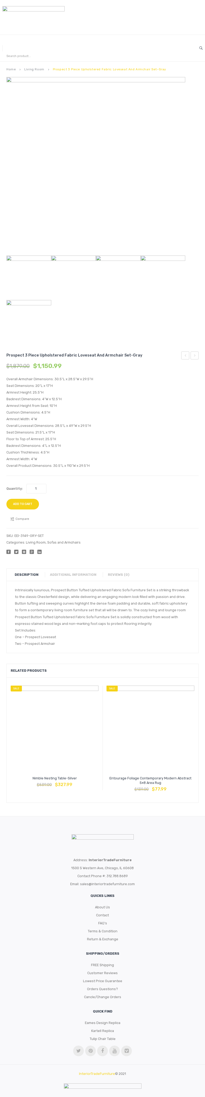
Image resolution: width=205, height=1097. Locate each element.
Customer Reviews (102, 973)
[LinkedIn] (39, 552)
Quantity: (14, 489)
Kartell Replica (102, 1031)
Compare (54, 782)
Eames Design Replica (102, 1023)
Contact (102, 915)
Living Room (34, 69)
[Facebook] (8, 552)
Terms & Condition (102, 931)
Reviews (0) (118, 575)
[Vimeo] (126, 1051)
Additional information (73, 575)
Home (11, 69)
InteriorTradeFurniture (97, 1074)
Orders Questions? (102, 989)
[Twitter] (16, 552)
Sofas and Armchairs (64, 542)
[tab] (29, 575)
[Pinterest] (24, 552)
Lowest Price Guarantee (102, 981)
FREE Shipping (102, 965)
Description (26, 575)
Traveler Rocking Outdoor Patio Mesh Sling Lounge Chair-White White (195, 356)
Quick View (67, 782)
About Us (102, 907)
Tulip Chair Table (103, 1039)
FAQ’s (102, 923)
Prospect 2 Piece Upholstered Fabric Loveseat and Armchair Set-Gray (185, 356)
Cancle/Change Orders (102, 997)
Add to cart (22, 504)
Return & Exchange (102, 939)
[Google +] (32, 552)
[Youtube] (114, 1051)
